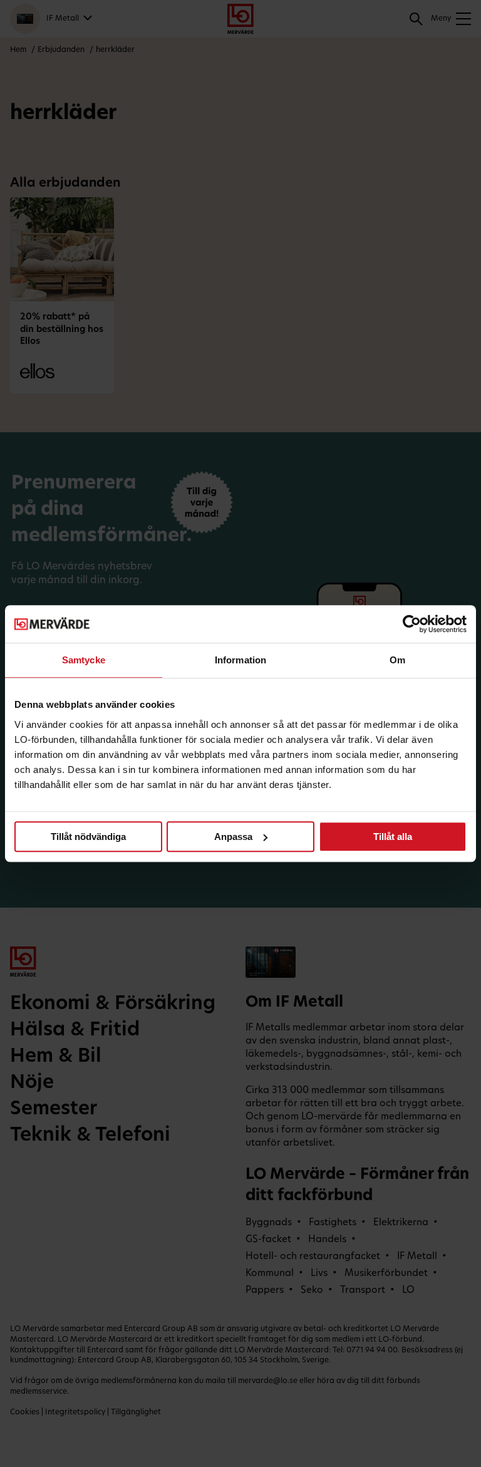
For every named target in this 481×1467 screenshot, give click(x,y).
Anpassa (233, 836)
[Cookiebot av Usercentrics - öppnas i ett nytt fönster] (412, 623)
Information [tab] (240, 660)
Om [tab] (397, 660)
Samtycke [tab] (83, 660)
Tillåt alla (392, 836)
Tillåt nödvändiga (88, 836)
